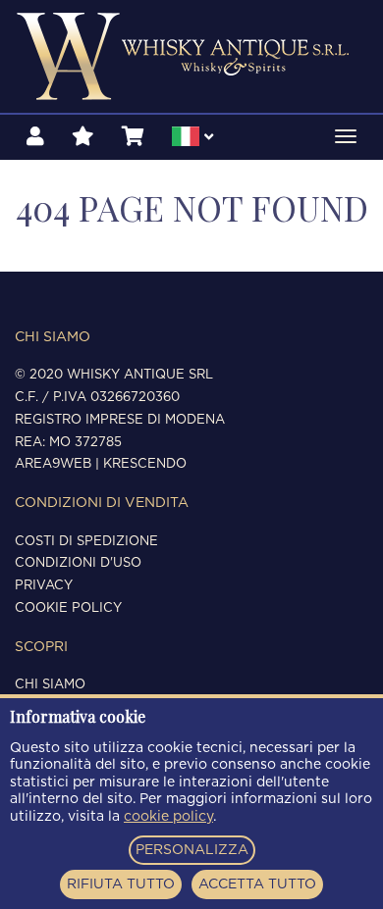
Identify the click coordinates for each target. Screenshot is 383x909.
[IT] (192, 139)
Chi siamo (50, 685)
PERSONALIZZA (192, 850)
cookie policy (168, 817)
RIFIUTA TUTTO (121, 884)
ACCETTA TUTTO (257, 884)
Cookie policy (68, 608)
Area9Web (53, 464)
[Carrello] (133, 137)
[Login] (35, 137)
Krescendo (145, 464)
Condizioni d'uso (78, 563)
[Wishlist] (83, 137)
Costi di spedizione (86, 541)
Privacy (44, 586)
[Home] (191, 56)
